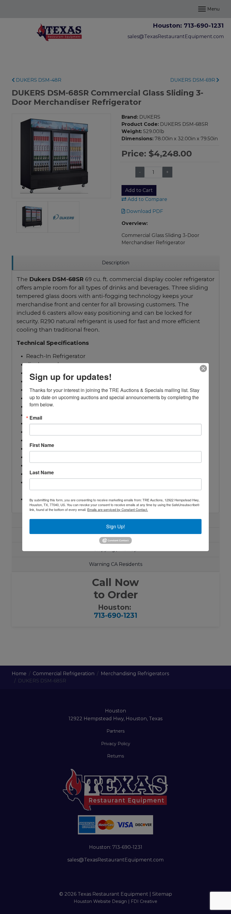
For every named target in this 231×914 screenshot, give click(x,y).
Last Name (41, 472)
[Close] (203, 368)
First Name (41, 444)
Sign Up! (115, 526)
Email (35, 417)
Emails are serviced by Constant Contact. (117, 509)
